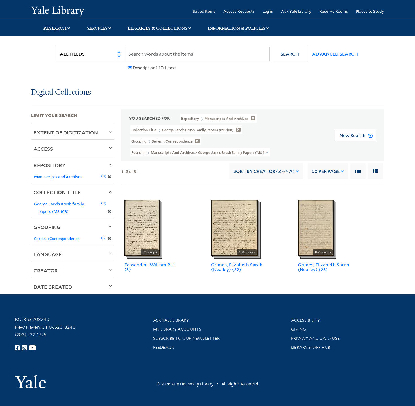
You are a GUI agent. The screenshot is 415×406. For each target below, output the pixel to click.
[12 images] (142, 227)
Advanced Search (335, 54)
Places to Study (370, 11)
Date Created (53, 286)
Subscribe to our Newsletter (186, 338)
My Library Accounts (177, 329)
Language (48, 254)
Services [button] (97, 28)
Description (144, 68)
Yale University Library (57, 11)
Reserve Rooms (333, 11)
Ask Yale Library (296, 11)
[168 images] (234, 227)
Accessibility (305, 320)
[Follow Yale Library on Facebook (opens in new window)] (17, 347)
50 (326, 171)
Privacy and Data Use (315, 338)
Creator (46, 270)
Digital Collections (61, 92)
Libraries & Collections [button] (157, 28)
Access (43, 148)
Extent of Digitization (66, 132)
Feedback (163, 347)
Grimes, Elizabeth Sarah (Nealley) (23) (323, 267)
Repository (49, 165)
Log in (268, 11)
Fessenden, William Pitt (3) (149, 267)
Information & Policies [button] (236, 28)
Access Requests (239, 11)
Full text (168, 68)
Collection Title (57, 192)
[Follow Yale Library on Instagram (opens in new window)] (24, 347)
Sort (264, 171)
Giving (298, 329)
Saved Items (204, 11)
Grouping (47, 227)
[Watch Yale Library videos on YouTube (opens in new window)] (32, 347)
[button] (290, 54)
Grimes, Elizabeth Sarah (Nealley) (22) (237, 267)
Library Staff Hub (310, 347)
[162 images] (316, 227)
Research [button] (55, 28)
